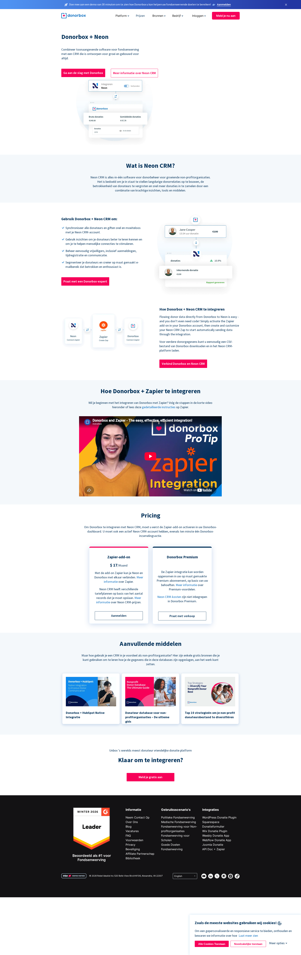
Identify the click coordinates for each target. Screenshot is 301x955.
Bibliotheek (133, 858)
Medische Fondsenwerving (178, 822)
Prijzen (140, 15)
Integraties (210, 809)
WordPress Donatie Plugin (219, 817)
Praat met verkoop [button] (182, 616)
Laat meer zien (248, 936)
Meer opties (277, 943)
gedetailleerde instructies (158, 407)
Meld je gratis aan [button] (150, 777)
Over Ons (132, 822)
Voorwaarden (134, 840)
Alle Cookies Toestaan (211, 943)
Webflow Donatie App (216, 840)
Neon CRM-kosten (169, 597)
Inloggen (197, 15)
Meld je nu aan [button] (226, 15)
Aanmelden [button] (118, 616)
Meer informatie (186, 585)
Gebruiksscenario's (176, 809)
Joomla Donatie (212, 844)
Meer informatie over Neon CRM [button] (134, 73)
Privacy (130, 844)
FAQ (128, 835)
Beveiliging (133, 849)
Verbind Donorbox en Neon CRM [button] (183, 364)
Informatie (133, 809)
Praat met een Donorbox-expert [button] (85, 281)
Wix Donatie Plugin (214, 831)
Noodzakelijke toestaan (248, 943)
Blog (129, 826)
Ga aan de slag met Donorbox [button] (83, 73)
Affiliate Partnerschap (140, 853)
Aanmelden (224, 4)
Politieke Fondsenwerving (178, 817)
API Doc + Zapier (213, 849)
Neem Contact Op (137, 817)
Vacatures (132, 831)
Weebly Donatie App (215, 835)
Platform (121, 15)
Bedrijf (176, 15)
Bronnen (157, 15)
